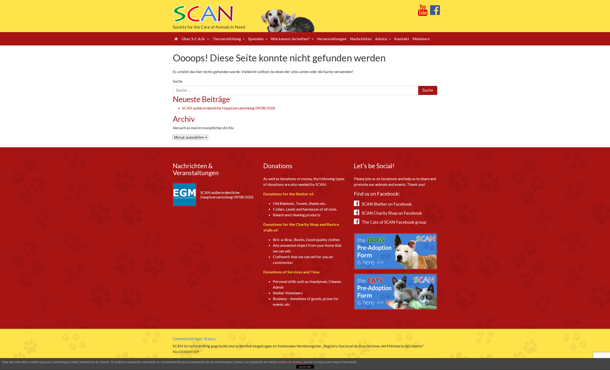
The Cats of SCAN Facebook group (394, 222)
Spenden (256, 38)
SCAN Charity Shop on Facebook (392, 213)
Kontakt (401, 38)
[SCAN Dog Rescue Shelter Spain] (203, 13)
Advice (381, 38)
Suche (177, 81)
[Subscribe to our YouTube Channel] (422, 12)
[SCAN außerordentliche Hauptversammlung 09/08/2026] (185, 194)
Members (421, 38)
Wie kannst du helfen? (290, 38)
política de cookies (290, 362)
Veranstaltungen (331, 38)
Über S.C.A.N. (194, 38)
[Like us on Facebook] (435, 12)
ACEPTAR (305, 366)
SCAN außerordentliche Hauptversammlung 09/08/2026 (228, 108)
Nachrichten (361, 38)
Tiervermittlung (227, 38)
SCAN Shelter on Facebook (387, 204)
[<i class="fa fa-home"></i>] (176, 39)
